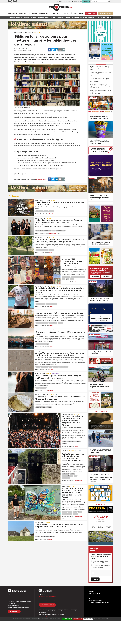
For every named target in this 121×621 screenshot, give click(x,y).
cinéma (38, 536)
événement (43, 387)
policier (48, 304)
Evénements (64, 330)
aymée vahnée (44, 366)
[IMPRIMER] (63, 49)
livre (63, 279)
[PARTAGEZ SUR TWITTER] (53, 49)
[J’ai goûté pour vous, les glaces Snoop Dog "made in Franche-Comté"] (100, 129)
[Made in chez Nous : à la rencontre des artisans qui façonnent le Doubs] (100, 185)
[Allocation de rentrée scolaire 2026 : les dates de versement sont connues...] (100, 438)
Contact (11, 594)
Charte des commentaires (16, 599)
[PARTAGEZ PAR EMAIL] (60, 49)
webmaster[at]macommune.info (47, 616)
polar (67, 279)
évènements (27, 174)
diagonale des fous (40, 304)
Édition (62, 10)
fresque (80, 511)
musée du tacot (53, 323)
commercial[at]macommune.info (48, 600)
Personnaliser (88, 619)
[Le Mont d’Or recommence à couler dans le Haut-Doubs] (100, 232)
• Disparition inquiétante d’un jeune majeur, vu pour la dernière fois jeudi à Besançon (100, 80)
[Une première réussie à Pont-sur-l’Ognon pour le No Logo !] (21, 335)
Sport (59, 286)
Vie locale (58, 394)
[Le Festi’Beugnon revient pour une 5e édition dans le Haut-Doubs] (21, 206)
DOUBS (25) (38, 237)
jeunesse (77, 277)
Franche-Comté (40, 218)
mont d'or (49, 407)
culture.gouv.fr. (56, 169)
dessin (74, 511)
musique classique (60, 230)
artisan (37, 366)
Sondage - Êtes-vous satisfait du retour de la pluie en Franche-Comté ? (101, 556)
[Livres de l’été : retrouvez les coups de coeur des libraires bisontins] (34, 263)
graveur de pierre (64, 366)
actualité (45, 237)
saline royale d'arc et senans (47, 536)
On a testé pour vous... (69, 452)
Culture (37, 32)
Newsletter (14, 611)
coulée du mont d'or (40, 407)
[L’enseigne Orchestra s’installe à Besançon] (100, 341)
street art (75, 514)
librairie (82, 277)
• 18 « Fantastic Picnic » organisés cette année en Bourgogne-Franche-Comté (101, 86)
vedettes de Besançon (68, 475)
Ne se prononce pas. (98, 567)
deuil (51, 366)
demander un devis (47, 605)
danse (37, 387)
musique (51, 211)
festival (45, 211)
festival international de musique (43, 230)
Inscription (95, 276)
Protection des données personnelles (20, 601)
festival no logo (39, 344)
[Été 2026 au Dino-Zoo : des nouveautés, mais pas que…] (100, 288)
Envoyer (95, 579)
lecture (34, 174)
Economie (51, 351)
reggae (64, 443)
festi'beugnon (39, 211)
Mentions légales (14, 605)
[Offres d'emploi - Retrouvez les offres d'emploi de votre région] (100, 153)
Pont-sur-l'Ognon (41, 330)
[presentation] (90, 421)
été (72, 277)
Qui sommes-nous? (14, 597)
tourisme (52, 250)
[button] (109, 1)
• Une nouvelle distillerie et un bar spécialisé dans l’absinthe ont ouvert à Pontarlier (100, 92)
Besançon (65, 257)
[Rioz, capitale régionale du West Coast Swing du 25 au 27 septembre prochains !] (21, 379)
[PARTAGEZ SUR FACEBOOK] (49, 49)
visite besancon (66, 477)
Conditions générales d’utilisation (19, 607)
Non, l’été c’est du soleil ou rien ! (101, 565)
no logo (46, 344)
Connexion (106, 276)
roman (72, 279)
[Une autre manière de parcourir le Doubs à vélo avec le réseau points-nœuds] (100, 374)
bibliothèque (18, 174)
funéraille (56, 366)
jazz (53, 230)
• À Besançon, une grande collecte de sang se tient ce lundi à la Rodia (100, 68)
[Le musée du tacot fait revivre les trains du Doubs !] (21, 317)
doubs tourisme (44, 250)
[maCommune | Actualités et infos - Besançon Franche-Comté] (60, 7)
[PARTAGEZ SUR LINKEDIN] (56, 49)
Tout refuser (78, 619)
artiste (70, 511)
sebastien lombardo (67, 514)
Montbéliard (39, 286)
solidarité (54, 304)
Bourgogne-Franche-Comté (24, 32)
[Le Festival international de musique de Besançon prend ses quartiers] (21, 224)
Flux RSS (12, 603)
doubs (37, 250)
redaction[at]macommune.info (47, 596)
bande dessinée (66, 277)
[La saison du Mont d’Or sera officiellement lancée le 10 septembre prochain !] (21, 400)
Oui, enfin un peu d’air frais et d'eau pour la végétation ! (100, 562)
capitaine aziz (66, 473)
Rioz (36, 373)
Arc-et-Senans (39, 522)
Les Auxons (65, 486)
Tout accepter (67, 619)
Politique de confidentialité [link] (101, 618)
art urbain (65, 511)
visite (75, 475)
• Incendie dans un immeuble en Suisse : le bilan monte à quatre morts (100, 74)
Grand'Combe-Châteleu (42, 200)
